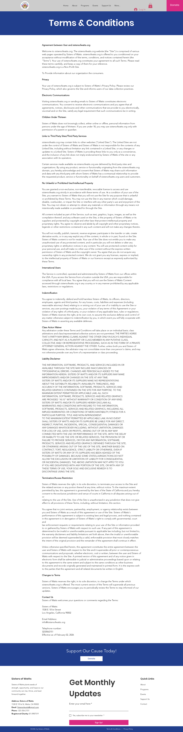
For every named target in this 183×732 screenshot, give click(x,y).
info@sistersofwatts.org (53, 622)
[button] (150, 5)
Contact (143, 704)
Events (143, 694)
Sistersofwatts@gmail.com (28, 707)
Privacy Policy (128, 729)
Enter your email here (80, 703)
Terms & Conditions (114, 729)
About (143, 684)
